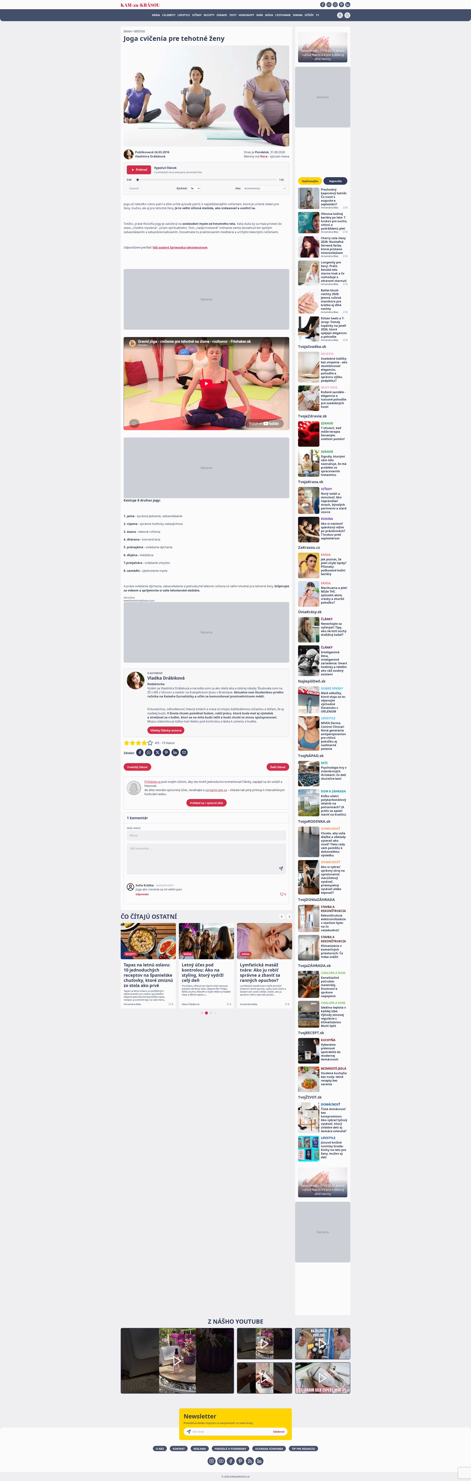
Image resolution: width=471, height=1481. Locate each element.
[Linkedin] (347, 4)
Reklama (200, 1448)
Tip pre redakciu (303, 1448)
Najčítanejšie (310, 181)
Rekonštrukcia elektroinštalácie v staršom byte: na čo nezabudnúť (333, 923)
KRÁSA (156, 15)
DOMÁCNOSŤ (330, 829)
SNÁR (259, 15)
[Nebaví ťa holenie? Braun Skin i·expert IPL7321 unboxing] (264, 1378)
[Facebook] (322, 4)
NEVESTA (327, 354)
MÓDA (269, 15)
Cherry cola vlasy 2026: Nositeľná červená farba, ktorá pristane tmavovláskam (333, 245)
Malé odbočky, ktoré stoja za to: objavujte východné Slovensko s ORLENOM (333, 702)
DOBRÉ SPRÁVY (332, 688)
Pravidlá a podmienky (230, 1448)
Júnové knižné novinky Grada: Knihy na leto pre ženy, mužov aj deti (333, 1150)
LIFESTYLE (184, 15)
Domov (128, 30)
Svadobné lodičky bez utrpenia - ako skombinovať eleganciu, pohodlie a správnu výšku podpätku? (334, 369)
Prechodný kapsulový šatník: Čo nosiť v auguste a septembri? (334, 197)
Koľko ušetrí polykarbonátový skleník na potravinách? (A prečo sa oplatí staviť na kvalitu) (333, 805)
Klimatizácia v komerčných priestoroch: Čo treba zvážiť (332, 951)
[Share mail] (184, 752)
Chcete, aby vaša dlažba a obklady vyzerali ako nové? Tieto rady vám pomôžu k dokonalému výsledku (333, 844)
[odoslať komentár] (281, 868)
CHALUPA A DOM (333, 973)
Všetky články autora (165, 730)
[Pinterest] (341, 4)
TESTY (232, 15)
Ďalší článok (278, 767)
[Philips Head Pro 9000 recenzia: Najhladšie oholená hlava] (322, 1343)
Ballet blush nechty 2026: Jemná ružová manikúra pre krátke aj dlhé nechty (331, 299)
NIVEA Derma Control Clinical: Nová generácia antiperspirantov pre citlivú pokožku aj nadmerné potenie (333, 736)
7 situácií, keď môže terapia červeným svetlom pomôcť (333, 433)
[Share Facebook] (140, 752)
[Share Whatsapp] (148, 752)
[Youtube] (329, 4)
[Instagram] (335, 4)
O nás (160, 1448)
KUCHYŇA (328, 1040)
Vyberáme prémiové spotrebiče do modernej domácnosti (331, 1052)
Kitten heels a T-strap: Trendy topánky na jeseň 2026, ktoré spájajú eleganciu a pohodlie (334, 327)
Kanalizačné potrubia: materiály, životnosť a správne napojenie (330, 987)
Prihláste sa (152, 782)
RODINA (327, 519)
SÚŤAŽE (309, 15)
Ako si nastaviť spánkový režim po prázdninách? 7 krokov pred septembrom (333, 531)
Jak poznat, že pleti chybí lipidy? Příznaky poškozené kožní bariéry (333, 566)
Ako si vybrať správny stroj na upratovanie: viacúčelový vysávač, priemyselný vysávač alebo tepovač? (333, 879)
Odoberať (278, 1431)
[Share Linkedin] (175, 752)
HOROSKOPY (246, 15)
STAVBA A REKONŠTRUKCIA (333, 909)
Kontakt (179, 1448)
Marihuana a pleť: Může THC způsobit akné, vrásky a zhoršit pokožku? (334, 595)
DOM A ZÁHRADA (333, 791)
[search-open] (347, 15)
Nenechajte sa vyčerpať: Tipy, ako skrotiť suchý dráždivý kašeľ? (333, 629)
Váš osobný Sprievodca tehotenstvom (180, 247)
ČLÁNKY (327, 619)
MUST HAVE (329, 387)
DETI (324, 763)
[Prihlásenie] (340, 15)
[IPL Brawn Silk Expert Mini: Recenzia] (322, 1378)
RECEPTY (209, 15)
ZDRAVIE (222, 15)
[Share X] (157, 752)
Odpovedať (142, 894)
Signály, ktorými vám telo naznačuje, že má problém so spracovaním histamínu (333, 466)
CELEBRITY (168, 15)
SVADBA (297, 15)
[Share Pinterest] (166, 752)
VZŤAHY (196, 15)
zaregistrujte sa (216, 790)
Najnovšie (335, 181)
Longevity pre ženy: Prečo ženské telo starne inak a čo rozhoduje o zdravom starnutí (334, 272)
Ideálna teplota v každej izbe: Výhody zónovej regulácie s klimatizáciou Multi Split (333, 1017)
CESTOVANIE (283, 15)
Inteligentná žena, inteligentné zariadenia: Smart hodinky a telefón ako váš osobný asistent (334, 663)
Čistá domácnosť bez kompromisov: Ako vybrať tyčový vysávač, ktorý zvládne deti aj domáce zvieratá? (334, 1120)
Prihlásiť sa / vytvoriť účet (206, 803)
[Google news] (250, 1461)
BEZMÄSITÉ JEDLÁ (333, 1069)
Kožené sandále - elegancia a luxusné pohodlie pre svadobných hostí (333, 399)
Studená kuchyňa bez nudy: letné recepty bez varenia (334, 1078)
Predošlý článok (137, 767)
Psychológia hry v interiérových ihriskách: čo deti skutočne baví (334, 773)
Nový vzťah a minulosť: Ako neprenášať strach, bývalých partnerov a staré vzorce (333, 503)
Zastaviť (134, 188)
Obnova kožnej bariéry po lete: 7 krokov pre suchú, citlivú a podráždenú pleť (334, 221)
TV (317, 15)
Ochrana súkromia (269, 1448)
